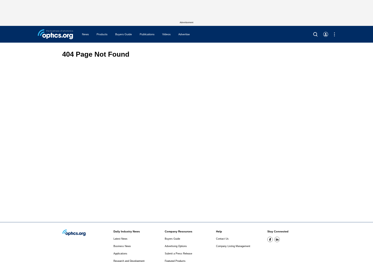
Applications (120, 253)
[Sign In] (326, 34)
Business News (122, 246)
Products (102, 34)
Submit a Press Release (178, 253)
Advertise (184, 34)
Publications (147, 34)
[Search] (315, 34)
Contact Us (222, 238)
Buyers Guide (123, 34)
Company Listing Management (233, 246)
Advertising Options (176, 246)
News (85, 34)
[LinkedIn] (277, 239)
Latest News (120, 238)
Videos (166, 34)
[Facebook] (270, 239)
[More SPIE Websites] (334, 34)
